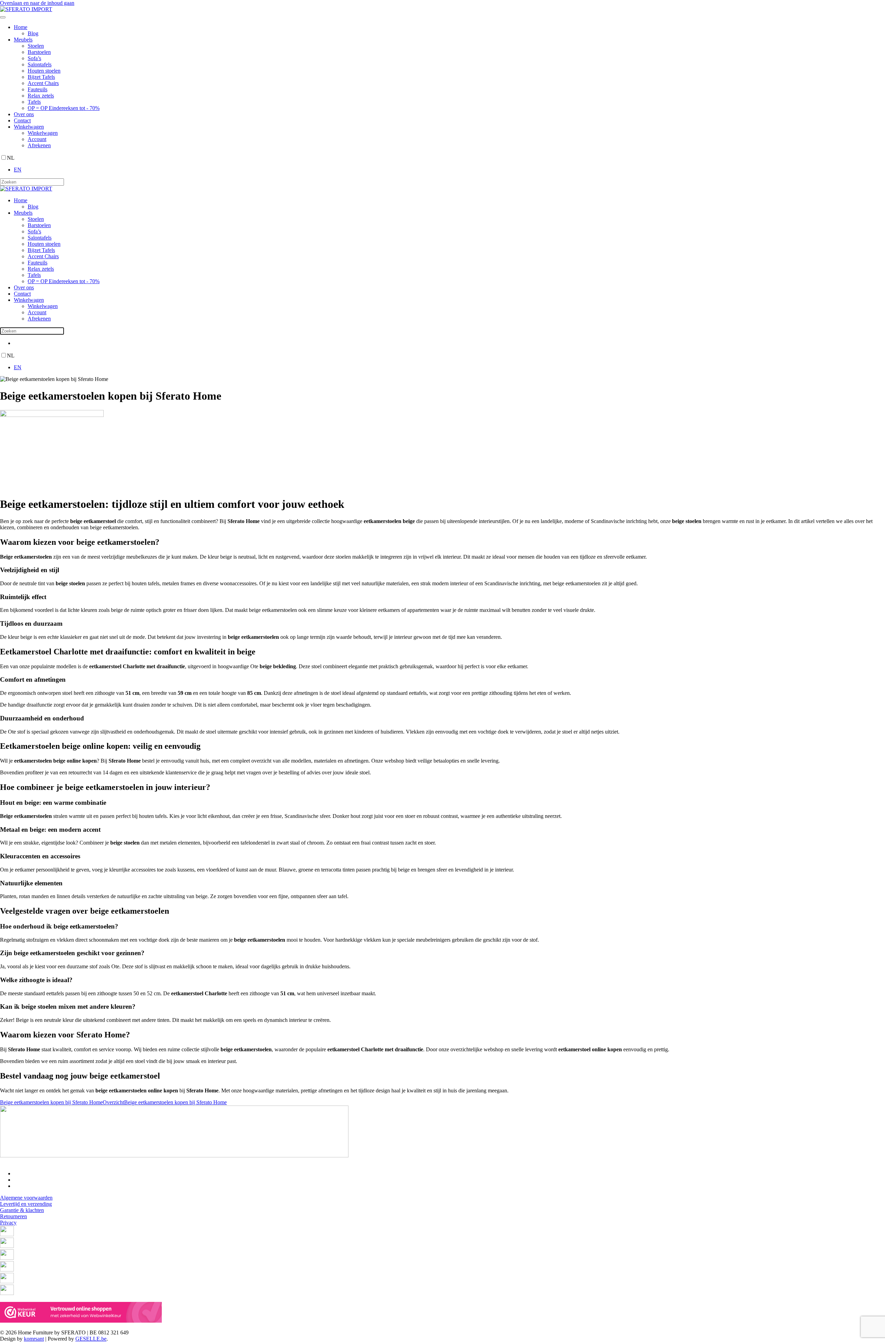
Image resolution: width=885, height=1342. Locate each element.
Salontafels (40, 64)
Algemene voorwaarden (26, 1198)
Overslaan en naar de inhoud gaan (37, 3)
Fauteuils (37, 89)
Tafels (34, 102)
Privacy (8, 1222)
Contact (22, 120)
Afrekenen (39, 145)
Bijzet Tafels (41, 77)
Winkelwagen (29, 127)
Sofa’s (34, 58)
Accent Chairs (43, 83)
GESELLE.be (90, 1339)
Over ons (24, 114)
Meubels (23, 40)
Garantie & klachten (22, 1210)
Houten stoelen (44, 71)
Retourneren (13, 1216)
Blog (33, 33)
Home (20, 27)
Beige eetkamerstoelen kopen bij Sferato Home (51, 1102)
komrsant (34, 1339)
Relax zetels (41, 96)
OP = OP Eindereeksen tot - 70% (64, 108)
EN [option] (17, 170)
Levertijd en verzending (26, 1204)
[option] (449, 170)
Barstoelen (39, 52)
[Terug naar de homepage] (26, 9)
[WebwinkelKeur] (81, 1321)
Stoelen (36, 46)
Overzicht (113, 1102)
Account (37, 139)
